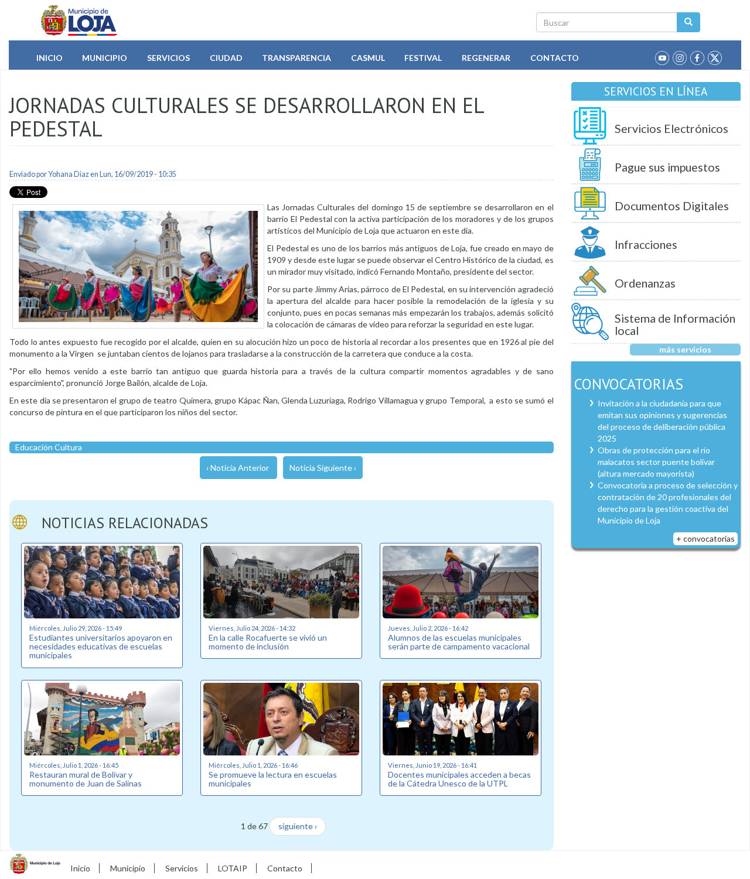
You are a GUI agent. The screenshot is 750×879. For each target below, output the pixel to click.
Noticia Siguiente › (322, 468)
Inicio (49, 58)
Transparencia (296, 58)
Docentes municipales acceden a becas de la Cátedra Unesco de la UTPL (459, 778)
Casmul (368, 58)
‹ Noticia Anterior (237, 468)
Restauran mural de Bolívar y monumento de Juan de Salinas (85, 778)
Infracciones (646, 244)
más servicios (685, 349)
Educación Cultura (48, 447)
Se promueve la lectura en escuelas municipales (273, 778)
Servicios (168, 58)
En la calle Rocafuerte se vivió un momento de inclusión (268, 641)
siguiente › (297, 826)
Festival (423, 58)
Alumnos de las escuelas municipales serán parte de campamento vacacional (459, 641)
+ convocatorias (705, 538)
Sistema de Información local (675, 325)
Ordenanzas (645, 283)
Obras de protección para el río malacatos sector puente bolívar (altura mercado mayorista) (656, 461)
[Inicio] (79, 20)
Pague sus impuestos (667, 167)
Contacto (554, 58)
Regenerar (486, 58)
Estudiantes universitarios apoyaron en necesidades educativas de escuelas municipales (100, 646)
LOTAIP (232, 868)
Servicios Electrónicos (671, 128)
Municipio (104, 58)
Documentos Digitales (672, 206)
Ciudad (226, 58)
